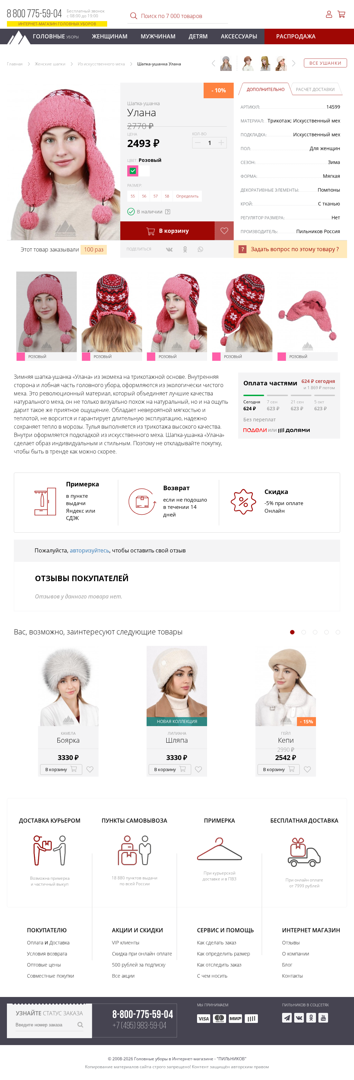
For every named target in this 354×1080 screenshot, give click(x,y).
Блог (287, 964)
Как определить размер (223, 953)
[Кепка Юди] (245, 67)
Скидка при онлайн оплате (142, 953)
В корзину (173, 231)
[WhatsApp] (200, 249)
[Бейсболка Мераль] (278, 67)
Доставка (59, 942)
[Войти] (329, 14)
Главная (14, 64)
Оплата (35, 942)
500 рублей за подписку (138, 964)
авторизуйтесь (89, 550)
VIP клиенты (125, 942)
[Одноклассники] (185, 249)
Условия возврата (47, 953)
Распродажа (296, 36)
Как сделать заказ (216, 942)
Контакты (292, 975)
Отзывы (291, 942)
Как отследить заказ (219, 964)
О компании (295, 953)
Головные (56, 36)
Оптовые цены (44, 964)
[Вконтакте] (169, 249)
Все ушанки (325, 63)
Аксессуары (239, 36)
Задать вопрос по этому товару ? (295, 249)
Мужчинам (158, 36)
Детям (198, 36)
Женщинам (110, 36)
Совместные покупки (50, 975)
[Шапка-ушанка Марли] (262, 67)
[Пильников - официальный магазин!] (22, 35)
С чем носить (212, 975)
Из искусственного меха (101, 64)
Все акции (123, 975)
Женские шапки (50, 64)
